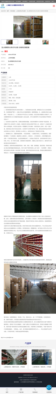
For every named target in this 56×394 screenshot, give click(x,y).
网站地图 (39, 382)
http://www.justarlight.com (7, 337)
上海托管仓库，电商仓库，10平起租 (14, 367)
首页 (8, 11)
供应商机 (12, 11)
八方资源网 (23, 382)
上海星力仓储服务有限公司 (25, 379)
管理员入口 (34, 382)
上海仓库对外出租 (21, 11)
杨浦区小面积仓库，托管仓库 (41, 367)
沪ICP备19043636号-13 (33, 377)
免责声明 (28, 382)
